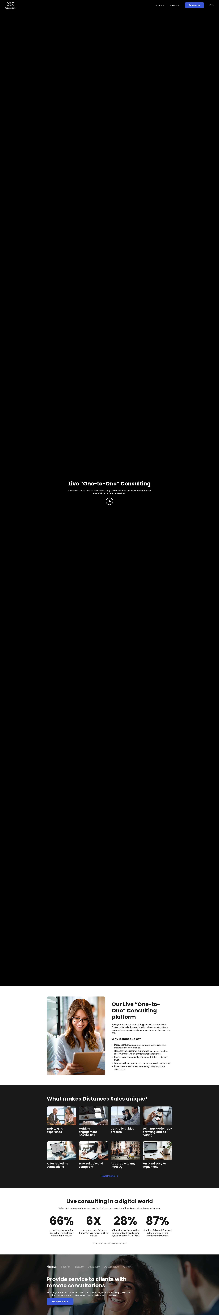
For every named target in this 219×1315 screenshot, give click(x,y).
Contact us (194, 5)
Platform (160, 5)
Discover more (60, 1301)
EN (211, 5)
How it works (108, 1176)
